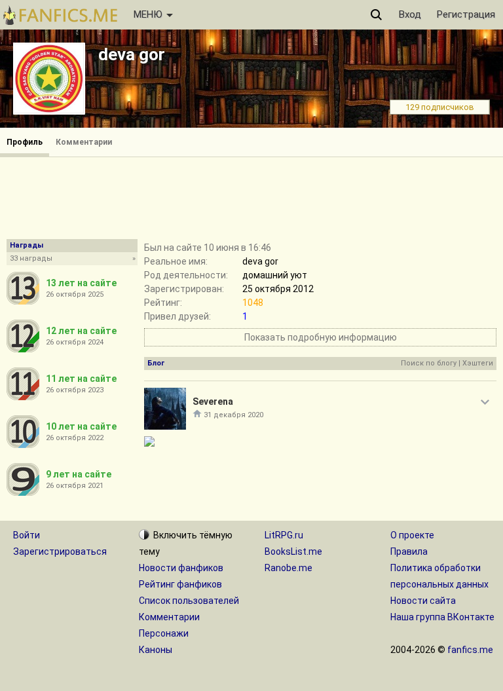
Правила (409, 551)
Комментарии (84, 142)
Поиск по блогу (428, 363)
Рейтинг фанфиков (180, 584)
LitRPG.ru (284, 535)
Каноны (155, 649)
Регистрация (466, 14)
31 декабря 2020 (233, 415)
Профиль (25, 142)
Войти (26, 535)
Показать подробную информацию (320, 337)
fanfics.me (470, 649)
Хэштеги (477, 363)
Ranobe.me (288, 568)
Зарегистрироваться (60, 551)
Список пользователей (189, 600)
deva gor (131, 54)
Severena (213, 401)
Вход (410, 14)
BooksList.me (293, 551)
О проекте (412, 535)
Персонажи (164, 633)
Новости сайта (423, 600)
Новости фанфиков (181, 568)
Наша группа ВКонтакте (442, 617)
